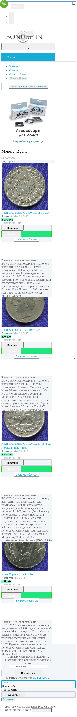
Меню (15, 6)
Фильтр (6, 682)
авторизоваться (41, 710)
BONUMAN (41, 677)
